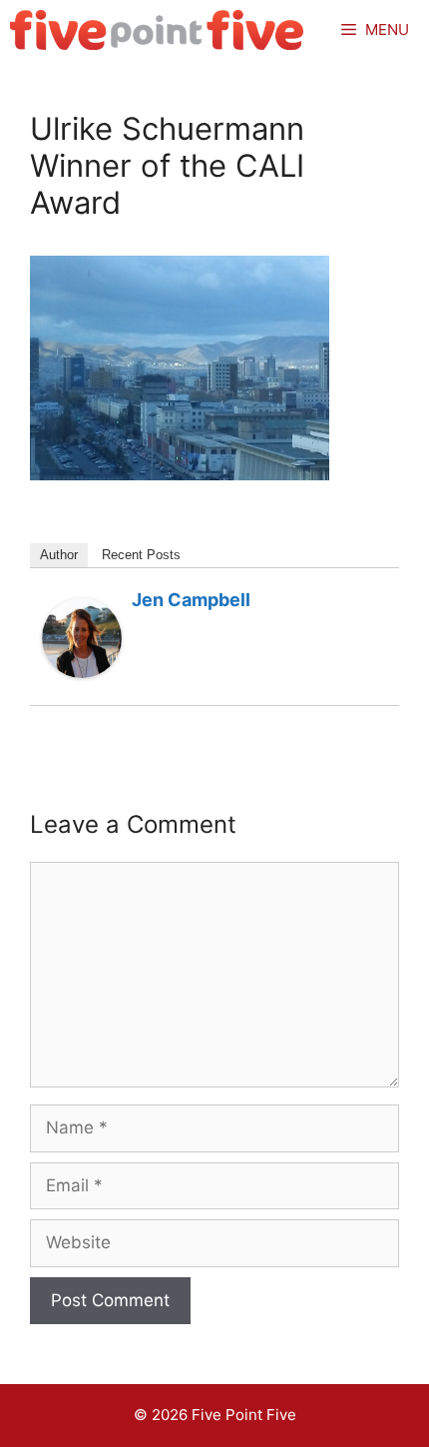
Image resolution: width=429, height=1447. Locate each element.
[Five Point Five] (157, 30)
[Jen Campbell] (82, 672)
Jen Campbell (191, 599)
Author (59, 554)
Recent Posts (141, 554)
